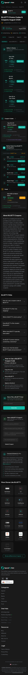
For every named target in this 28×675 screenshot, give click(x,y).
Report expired (21, 71)
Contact (3, 641)
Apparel (3, 591)
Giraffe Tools (10, 172)
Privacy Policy (4, 652)
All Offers (4, 41)
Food (2, 604)
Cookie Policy (4, 654)
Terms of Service (5, 649)
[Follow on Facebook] (6, 578)
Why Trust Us (4, 638)
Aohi (8, 164)
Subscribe (14, 408)
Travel (2, 598)
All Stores (8, 7)
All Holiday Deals (5, 612)
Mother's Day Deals (6, 614)
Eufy (8, 157)
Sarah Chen (8, 23)
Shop (23, 11)
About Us (3, 636)
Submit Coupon (9, 444)
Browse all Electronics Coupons (13, 556)
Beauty (3, 596)
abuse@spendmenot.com (18, 672)
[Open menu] (25, 2)
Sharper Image (10, 180)
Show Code (20, 61)
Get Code (22, 161)
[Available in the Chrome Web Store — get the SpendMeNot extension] (14, 582)
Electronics (15, 7)
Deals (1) (19, 37)
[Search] (21, 2)
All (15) (4, 37)
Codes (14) (11, 37)
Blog (2, 630)
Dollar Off (22, 41)
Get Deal (22, 197)
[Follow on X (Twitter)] (2, 578)
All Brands (3, 633)
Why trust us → (7, 464)
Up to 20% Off (13, 41)
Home (2, 7)
